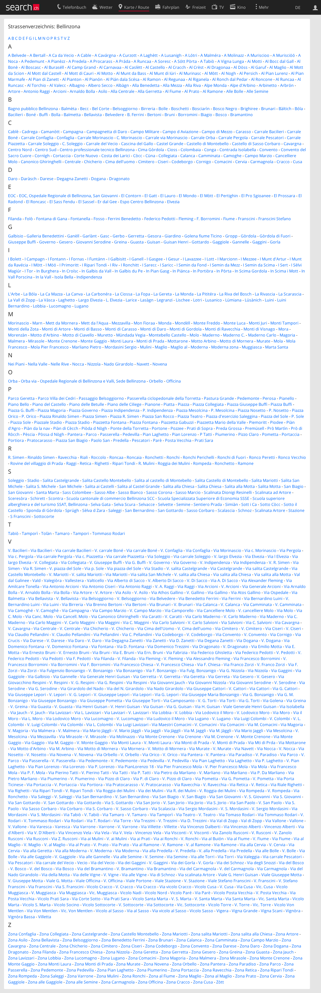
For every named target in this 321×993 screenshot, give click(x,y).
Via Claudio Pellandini (28, 634)
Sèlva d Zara (93, 510)
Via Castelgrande (226, 568)
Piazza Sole (20, 422)
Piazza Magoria (52, 410)
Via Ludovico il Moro (166, 718)
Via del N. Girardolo (125, 688)
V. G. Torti (207, 700)
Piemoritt (258, 422)
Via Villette (151, 826)
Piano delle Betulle (86, 404)
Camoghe (232, 155)
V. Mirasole (96, 736)
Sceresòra (17, 498)
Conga (210, 149)
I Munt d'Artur (273, 259)
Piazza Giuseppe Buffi (247, 404)
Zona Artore (287, 934)
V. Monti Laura (157, 742)
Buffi (43, 114)
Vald (36, 580)
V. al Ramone (198, 844)
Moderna (199, 347)
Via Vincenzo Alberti (242, 826)
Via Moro (281, 712)
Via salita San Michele (151, 574)
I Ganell (136, 259)
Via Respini (136, 682)
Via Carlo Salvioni (168, 622)
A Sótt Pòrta (185, 61)
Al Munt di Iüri (162, 73)
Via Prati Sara (116, 898)
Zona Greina (230, 952)
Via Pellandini (106, 634)
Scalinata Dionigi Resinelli (228, 492)
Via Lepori (142, 694)
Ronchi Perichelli (198, 457)
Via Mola (259, 766)
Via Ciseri (274, 628)
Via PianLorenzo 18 (136, 766)
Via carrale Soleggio (192, 556)
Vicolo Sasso (201, 910)
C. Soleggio (72, 143)
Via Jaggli (152, 730)
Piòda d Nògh (94, 428)
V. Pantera (215, 754)
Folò (29, 218)
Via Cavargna (287, 622)
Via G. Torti (249, 700)
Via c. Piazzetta (89, 556)
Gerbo (119, 236)
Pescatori (141, 440)
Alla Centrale (122, 91)
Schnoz (245, 510)
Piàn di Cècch (65, 428)
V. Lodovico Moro (253, 712)
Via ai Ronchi (165, 838)
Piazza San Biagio (72, 440)
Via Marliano (235, 772)
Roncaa (116, 457)
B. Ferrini (135, 114)
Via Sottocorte (160, 904)
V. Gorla (205, 862)
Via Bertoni (135, 604)
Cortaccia (62, 155)
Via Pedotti (52, 658)
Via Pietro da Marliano (175, 772)
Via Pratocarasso (122, 784)
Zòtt (220, 982)
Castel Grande (169, 143)
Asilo (102, 91)
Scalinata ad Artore (273, 492)
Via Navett (244, 748)
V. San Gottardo (59, 802)
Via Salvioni (232, 622)
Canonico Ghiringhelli (41, 161)
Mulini (145, 347)
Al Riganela (198, 79)
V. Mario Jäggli (128, 730)
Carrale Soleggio (43, 143)
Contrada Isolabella (237, 149)
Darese (46, 178)
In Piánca (181, 271)
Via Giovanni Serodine (250, 682)
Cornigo (203, 161)
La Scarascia (289, 294)
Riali (84, 457)
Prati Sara (204, 440)
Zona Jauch (283, 952)
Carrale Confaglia (37, 137)
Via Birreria (72, 604)
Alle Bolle (234, 91)
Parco (91, 434)
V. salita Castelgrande (187, 568)
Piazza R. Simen (124, 416)
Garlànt (90, 236)
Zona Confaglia (22, 934)
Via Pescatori (20, 862)
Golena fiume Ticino (203, 236)
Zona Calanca (189, 940)
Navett (143, 364)
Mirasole (36, 341)
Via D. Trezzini (194, 820)
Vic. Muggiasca (103, 892)
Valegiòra (53, 580)
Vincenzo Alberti (279, 826)
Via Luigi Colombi (250, 718)
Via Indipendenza (249, 562)
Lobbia (39, 306)
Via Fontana (102, 646)
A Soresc (162, 61)
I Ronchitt (130, 265)
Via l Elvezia (278, 556)
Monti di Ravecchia (222, 329)
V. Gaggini (158, 862)
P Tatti (206, 434)
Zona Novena (156, 964)
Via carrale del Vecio (55, 862)
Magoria (287, 335)
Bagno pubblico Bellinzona (33, 108)
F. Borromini (208, 218)
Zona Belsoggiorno (80, 940)
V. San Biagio (194, 796)
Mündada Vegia (130, 335)
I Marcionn (227, 259)
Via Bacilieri (41, 550)
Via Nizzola (258, 670)
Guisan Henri (176, 242)
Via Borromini (64, 664)
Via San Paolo (242, 802)
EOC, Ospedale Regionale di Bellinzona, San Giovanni (68, 195)
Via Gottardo (89, 802)
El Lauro (168, 195)
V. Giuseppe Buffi (106, 562)
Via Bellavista (40, 598)
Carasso (243, 131)
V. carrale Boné (109, 550)
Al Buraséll (54, 67)
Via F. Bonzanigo (161, 670)
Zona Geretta (145, 952)
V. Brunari (183, 604)
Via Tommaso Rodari (277, 814)
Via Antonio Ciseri (98, 586)
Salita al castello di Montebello (163, 480)
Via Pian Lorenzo (43, 766)
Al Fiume (173, 91)
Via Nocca (266, 748)
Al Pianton (72, 79)
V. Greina (19, 706)
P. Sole (297, 416)
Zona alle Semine (82, 982)
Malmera (16, 341)
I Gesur (173, 259)
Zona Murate (128, 964)
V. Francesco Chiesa (175, 664)
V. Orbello (130, 754)
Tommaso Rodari (108, 533)
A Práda (123, 61)
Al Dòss (240, 67)
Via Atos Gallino (246, 592)
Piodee (276, 422)
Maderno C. (234, 335)
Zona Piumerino (152, 970)
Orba (13, 381)
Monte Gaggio (94, 341)
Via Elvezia (254, 556)
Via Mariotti (116, 574)
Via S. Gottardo (119, 802)
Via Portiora (91, 784)
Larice (131, 300)
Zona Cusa (203, 982)
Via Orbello (107, 754)
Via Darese (33, 640)
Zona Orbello (184, 964)
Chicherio (93, 161)
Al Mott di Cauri (79, 73)
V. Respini (58, 682)
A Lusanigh (171, 55)
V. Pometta (263, 778)
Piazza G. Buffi (21, 410)
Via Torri (226, 856)
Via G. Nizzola (232, 670)
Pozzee (177, 428)
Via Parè (202, 892)
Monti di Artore (56, 329)
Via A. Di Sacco (224, 580)
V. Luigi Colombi (42, 724)
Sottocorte (44, 516)
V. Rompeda (279, 790)
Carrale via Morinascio (166, 137)
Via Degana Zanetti (215, 640)
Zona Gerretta (174, 952)
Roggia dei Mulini (174, 463)
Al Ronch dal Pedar (230, 79)
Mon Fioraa (144, 323)
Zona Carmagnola (118, 982)
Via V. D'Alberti (41, 832)
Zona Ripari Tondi (276, 970)
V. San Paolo (270, 802)
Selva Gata (101, 504)
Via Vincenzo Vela (74, 832)
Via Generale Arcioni (261, 586)
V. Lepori (57, 694)
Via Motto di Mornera (97, 748)
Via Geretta (194, 676)
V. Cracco (124, 886)
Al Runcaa (285, 79)
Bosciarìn (201, 108)
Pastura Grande (219, 398)
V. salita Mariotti (87, 574)
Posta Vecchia (178, 440)
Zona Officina (150, 982)
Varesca (62, 826)
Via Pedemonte (93, 760)
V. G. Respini (82, 682)
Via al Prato (79, 844)
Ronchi (173, 457)
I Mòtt (36, 265)
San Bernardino (139, 510)
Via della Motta (56, 874)
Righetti (102, 463)
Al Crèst (196, 67)
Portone (159, 428)
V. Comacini (206, 724)
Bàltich (285, 108)
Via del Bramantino (95, 868)
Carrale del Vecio (102, 143)
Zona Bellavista (45, 940)
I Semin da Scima (259, 265)
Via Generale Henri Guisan (105, 676)
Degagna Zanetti (72, 178)
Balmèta (69, 108)
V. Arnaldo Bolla (35, 592)
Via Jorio (195, 802)
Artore (14, 91)
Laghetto (66, 300)
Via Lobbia (162, 712)
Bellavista (93, 114)
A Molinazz (234, 55)
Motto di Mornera (236, 341)
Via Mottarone (292, 742)
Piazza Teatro (190, 416)
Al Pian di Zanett (43, 79)
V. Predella (186, 850)
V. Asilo (141, 592)
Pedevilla (131, 434)
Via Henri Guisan (91, 706)
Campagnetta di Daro (107, 131)
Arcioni (59, 91)
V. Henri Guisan (125, 706)
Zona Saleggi (52, 976)
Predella (121, 440)
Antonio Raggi (37, 91)
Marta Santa (276, 347)
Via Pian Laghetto (208, 760)
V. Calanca (230, 604)
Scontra (55, 498)
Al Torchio (36, 85)
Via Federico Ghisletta (211, 652)
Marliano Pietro (86, 347)
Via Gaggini (281, 670)
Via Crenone (189, 736)
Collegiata (167, 155)
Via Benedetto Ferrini (198, 598)
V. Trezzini (167, 820)
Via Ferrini (231, 598)
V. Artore (103, 592)
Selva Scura (124, 504)
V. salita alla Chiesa (192, 574)
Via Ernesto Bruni (39, 652)
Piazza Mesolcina (192, 410)
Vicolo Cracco (99, 886)
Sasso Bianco (130, 492)
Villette (170, 826)
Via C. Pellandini (137, 634)
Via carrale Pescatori (282, 856)
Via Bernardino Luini (263, 598)
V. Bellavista (67, 598)
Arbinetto (268, 85)
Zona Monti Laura (54, 964)
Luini (269, 300)
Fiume (229, 218)
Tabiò (13, 533)
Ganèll (73, 236)
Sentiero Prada (208, 504)
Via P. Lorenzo (101, 766)
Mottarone (178, 341)
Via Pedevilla (152, 760)
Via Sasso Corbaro (39, 808)
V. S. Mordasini (235, 808)
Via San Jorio (148, 802)
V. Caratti (173, 616)
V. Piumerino (82, 778)
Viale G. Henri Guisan (238, 874)
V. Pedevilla (178, 760)
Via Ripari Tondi (47, 790)
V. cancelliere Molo (256, 610)
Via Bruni (101, 652)
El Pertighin (227, 195)
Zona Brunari (160, 940)
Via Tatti (120, 772)
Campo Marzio (258, 155)
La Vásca (47, 300)
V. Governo (159, 562)
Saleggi (115, 510)
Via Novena (60, 754)
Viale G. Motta (59, 880)
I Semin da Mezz (225, 265)
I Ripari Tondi (94, 265)
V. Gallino (195, 592)
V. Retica (259, 784)
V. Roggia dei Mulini (217, 790)
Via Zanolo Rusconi (230, 832)
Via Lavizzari (60, 712)
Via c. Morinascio (260, 550)
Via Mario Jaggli (248, 730)
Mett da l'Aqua (94, 323)
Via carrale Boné (141, 550)
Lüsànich (253, 300)
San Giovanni (20, 492)
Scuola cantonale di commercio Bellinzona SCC (110, 498)
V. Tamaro (137, 814)
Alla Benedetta (145, 85)
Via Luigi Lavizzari (132, 724)
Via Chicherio (96, 628)
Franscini (246, 218)
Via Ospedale (276, 592)
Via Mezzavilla (43, 736)
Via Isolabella (292, 706)
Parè (157, 440)
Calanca (187, 155)
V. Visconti (199, 832)
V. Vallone (17, 826)
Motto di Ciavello (78, 335)
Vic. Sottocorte (191, 904)
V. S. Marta (181, 898)
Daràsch (29, 178)
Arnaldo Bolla (82, 91)
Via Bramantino (161, 868)
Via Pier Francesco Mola (179, 766)
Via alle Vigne (134, 874)
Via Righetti (18, 790)
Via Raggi (186, 586)
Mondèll (182, 323)
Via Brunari (160, 604)
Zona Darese (224, 946)
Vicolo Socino (66, 904)
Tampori (81, 533)
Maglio (161, 347)
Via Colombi (71, 724)
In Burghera (47, 271)
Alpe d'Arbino (243, 85)
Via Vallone (275, 820)
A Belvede (17, 55)
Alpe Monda (215, 85)
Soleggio (16, 480)
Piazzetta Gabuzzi (177, 422)
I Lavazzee (192, 259)
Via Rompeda (251, 790)
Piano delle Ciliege (124, 404)
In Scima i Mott (284, 271)
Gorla (275, 242)
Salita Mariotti (265, 480)
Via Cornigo (281, 634)
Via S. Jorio (216, 802)
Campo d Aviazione (180, 131)
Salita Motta (269, 486)
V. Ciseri (293, 628)
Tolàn (46, 533)
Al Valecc (57, 85)
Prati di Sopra (200, 428)
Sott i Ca (249, 504)
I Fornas (76, 259)
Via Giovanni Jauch (167, 682)
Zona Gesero (203, 952)
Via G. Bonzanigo (258, 694)
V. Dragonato (235, 646)
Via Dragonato (206, 646)
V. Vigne (111, 874)
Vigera (222, 910)
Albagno (77, 85)
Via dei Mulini (150, 790)
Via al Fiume (238, 838)
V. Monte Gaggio (92, 742)
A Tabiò (207, 61)
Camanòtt (50, 131)
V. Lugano (221, 718)
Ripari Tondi (123, 463)
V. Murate (222, 748)
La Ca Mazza (51, 294)
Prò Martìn (277, 428)
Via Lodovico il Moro (214, 712)
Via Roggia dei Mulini (115, 790)
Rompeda (202, 463)
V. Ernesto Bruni (74, 652)
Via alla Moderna (71, 850)
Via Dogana (247, 640)
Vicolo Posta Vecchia (233, 892)
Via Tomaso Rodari (237, 814)
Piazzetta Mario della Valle (221, 422)
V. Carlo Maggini (79, 622)
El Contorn (131, 195)
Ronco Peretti (262, 457)
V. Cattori (237, 688)
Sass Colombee (76, 492)
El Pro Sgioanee (256, 195)
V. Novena (83, 754)
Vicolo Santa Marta (150, 898)
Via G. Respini (110, 682)
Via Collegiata (73, 562)
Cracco (283, 161)
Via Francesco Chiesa (133, 664)
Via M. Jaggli (195, 730)
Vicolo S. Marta (37, 904)
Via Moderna (127, 850)
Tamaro (62, 533)
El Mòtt (206, 195)
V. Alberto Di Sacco (166, 580)
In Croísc (70, 271)
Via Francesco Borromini (256, 658)
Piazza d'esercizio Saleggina (232, 416)
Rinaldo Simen (41, 457)
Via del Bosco (291, 862)
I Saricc (166, 265)
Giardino (173, 236)
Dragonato (119, 178)
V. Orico (170, 754)
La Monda (184, 294)
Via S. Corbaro (99, 808)
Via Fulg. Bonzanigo (198, 670)
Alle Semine (257, 91)
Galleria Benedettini (45, 236)
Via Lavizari (114, 712)
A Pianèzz (56, 61)
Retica (85, 463)
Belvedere (114, 114)
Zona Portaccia (185, 970)
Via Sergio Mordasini (198, 808)
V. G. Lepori (80, 694)
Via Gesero (243, 676)
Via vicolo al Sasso (169, 910)
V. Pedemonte (124, 760)
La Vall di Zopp (21, 300)
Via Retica (239, 784)
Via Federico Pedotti (254, 652)
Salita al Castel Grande (138, 486)
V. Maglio (32, 844)
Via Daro (76, 640)
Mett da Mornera (62, 323)
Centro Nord (20, 149)
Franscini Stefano (274, 218)
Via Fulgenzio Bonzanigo (62, 670)
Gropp (231, 236)
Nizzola (94, 364)
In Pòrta (223, 271)
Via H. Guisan (207, 706)
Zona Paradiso (242, 964)
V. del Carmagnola (236, 868)
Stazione (296, 510)
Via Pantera (192, 754)
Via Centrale (45, 628)
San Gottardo (170, 510)
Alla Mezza (172, 85)
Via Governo (185, 562)
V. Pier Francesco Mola (226, 766)
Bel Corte (100, 108)
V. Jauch (38, 712)
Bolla (55, 114)
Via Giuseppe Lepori (27, 694)
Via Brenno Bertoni (104, 604)
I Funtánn (96, 259)
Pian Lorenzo (184, 434)
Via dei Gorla (183, 862)
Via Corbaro (71, 808)
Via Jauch (18, 712)
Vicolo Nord (156, 892)
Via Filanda (104, 658)
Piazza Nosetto (252, 410)
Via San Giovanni (225, 796)
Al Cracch (177, 67)
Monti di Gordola (186, 329)
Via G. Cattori (285, 688)
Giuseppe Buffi (22, 242)
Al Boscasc (31, 67)
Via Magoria (292, 724)
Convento (268, 149)
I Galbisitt (117, 259)
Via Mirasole (70, 736)
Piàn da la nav (37, 428)
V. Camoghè (47, 610)
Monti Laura (121, 341)
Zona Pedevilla (80, 970)
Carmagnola (261, 161)
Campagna (73, 131)
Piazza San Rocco (158, 416)
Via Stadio (153, 568)
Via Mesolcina (279, 730)
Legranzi (165, 300)
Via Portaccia (39, 784)
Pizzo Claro (248, 434)
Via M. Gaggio (60, 742)
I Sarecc (149, 265)
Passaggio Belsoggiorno (101, 398)
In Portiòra (203, 271)
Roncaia (134, 457)
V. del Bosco (41, 868)
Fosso (99, 218)
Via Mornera (132, 748)
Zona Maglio (189, 976)
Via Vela (102, 832)
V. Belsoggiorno (131, 598)
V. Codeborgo (199, 634)
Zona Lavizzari (21, 958)
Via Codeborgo (169, 634)
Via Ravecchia (187, 784)
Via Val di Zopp (224, 820)
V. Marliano (209, 772)
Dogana (98, 178)
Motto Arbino (203, 341)
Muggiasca (252, 347)
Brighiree (249, 108)
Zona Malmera (202, 958)
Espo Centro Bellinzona (142, 201)
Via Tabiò (72, 814)
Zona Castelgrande (89, 934)
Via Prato (120, 844)
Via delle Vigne (86, 874)
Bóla (299, 108)
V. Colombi (280, 718)
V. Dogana (271, 640)
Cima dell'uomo (120, 161)
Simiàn (231, 504)
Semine (183, 504)
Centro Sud (45, 149)
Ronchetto (224, 463)
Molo (194, 335)
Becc (84, 108)
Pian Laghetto (156, 434)
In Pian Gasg (157, 271)
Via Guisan (153, 706)
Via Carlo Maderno (202, 616)
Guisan (153, 242)
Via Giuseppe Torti (142, 700)
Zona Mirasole (232, 958)
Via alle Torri (202, 856)
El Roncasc (36, 201)
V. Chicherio (123, 628)
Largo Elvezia (90, 300)
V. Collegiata (46, 562)
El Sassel (86, 201)
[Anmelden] (315, 7)
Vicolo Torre (219, 904)
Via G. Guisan (179, 706)
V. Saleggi (63, 796)
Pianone (152, 404)
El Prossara (284, 195)
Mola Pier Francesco (50, 347)
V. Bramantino (130, 868)
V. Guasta (63, 706)
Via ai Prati (140, 838)
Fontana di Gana (51, 218)
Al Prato (191, 91)
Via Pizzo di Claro (114, 778)
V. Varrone (128, 826)
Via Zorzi (29, 670)
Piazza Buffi (281, 404)
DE (297, 7)
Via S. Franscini (69, 886)
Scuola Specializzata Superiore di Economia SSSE (203, 498)
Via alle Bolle (267, 850)
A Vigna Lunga (230, 61)
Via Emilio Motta (266, 646)
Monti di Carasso (121, 329)
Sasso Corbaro (200, 510)
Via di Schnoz (162, 874)
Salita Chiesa (209, 486)
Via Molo (285, 610)
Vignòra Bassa (21, 916)
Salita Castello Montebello (106, 480)
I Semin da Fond (192, 265)
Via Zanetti (156, 640)
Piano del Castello (49, 404)
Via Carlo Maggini (45, 622)
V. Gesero (266, 676)
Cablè (13, 131)
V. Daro (95, 640)
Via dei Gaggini (132, 862)
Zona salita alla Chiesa (251, 934)
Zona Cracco (178, 982)
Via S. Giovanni (287, 796)
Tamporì (30, 533)
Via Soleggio (158, 556)
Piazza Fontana (144, 422)
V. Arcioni (230, 586)
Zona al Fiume (162, 976)
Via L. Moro (32, 718)
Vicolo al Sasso (110, 910)
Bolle (163, 108)
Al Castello (155, 67)
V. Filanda (127, 658)
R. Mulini (146, 463)
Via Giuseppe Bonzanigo (54, 700)
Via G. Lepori (167, 694)
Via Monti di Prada (192, 742)
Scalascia (226, 510)
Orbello (156, 381)
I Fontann (57, 259)
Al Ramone (213, 91)
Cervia (241, 161)
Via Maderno (272, 616)
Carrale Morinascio (95, 137)
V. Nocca (287, 748)
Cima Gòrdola (151, 149)
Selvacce (147, 504)
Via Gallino (218, 592)
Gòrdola (248, 236)
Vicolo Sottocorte (99, 904)
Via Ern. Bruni (150, 652)
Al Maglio (277, 67)
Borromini (187, 114)
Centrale (73, 161)
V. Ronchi (189, 838)
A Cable (84, 55)
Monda (165, 323)
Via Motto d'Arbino (28, 748)
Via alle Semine (127, 856)
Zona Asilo (18, 940)
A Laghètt (149, 55)
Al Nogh (228, 73)
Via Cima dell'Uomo (155, 628)
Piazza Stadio (77, 422)
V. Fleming (173, 658)
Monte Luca (234, 323)
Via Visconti (175, 832)
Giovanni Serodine (93, 242)
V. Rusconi (261, 832)
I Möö (51, 265)
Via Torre (122, 820)
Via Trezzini (144, 820)
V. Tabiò (91, 814)
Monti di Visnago (259, 329)
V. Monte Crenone (253, 736)
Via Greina (296, 700)
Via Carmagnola (272, 868)
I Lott (209, 259)
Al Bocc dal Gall (279, 61)
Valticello (95, 580)
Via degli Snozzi (261, 862)
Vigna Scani (271, 910)
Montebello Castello (167, 335)
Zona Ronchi (133, 976)
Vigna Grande (245, 910)
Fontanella (80, 218)
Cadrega (30, 131)
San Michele (70, 486)
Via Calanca (206, 604)
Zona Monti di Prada (93, 964)
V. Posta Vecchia (271, 892)
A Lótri (191, 55)
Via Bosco (65, 868)
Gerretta (136, 236)
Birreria (148, 108)
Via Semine (177, 856)
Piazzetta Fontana (109, 422)
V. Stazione (194, 880)
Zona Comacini (142, 958)
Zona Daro (250, 946)
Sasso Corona (159, 492)
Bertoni (154, 114)
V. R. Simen (279, 562)
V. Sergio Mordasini (270, 808)
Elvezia (173, 201)
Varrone (106, 826)
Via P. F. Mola (33, 772)
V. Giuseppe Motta (25, 880)
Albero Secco (100, 85)
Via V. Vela (122, 832)
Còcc (137, 155)
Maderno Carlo (262, 335)
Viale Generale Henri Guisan (249, 706)
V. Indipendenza (215, 562)
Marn (37, 323)
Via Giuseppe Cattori (206, 688)
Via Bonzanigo (129, 670)
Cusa (297, 161)
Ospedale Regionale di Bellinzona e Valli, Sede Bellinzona (93, 381)
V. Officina (113, 880)
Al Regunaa (174, 79)
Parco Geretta (21, 398)
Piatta (169, 404)
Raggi (71, 463)
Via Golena (273, 700)
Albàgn (122, 85)
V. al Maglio (54, 844)
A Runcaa (142, 61)
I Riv (114, 265)
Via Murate (199, 748)
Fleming (186, 218)
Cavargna (292, 143)
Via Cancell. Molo (72, 616)
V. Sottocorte (131, 904)
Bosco (221, 114)
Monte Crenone (62, 341)
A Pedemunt (32, 61)
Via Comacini (232, 724)
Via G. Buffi (135, 562)
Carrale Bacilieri (269, 131)
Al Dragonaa (218, 67)
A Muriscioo (258, 55)
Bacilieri (15, 114)
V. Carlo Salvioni (203, 622)
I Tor (29, 271)
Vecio (82, 862)
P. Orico (29, 416)
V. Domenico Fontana (67, 646)
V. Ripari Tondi (79, 790)
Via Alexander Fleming (262, 580)
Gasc (104, 236)
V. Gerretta (169, 676)
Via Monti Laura (126, 742)
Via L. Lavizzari (87, 712)
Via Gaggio (35, 742)
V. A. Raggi (164, 586)
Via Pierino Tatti (63, 772)
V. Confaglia (171, 550)
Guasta (137, 242)
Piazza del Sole (274, 416)
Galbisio (15, 236)
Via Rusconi (37, 838)
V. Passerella (63, 760)
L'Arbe (14, 294)
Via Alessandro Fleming (208, 658)
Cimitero (146, 161)
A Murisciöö (284, 55)
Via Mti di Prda (261, 742)
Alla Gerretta (150, 91)
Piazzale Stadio (48, 422)
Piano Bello (18, 404)
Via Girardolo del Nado (82, 688)
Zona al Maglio (218, 976)
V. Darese (56, 640)
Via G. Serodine (42, 688)
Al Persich (248, 73)
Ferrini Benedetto (124, 218)
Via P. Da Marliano (268, 772)
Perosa (269, 398)
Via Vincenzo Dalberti (200, 826)
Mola (278, 341)
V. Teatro (207, 814)
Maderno (211, 335)
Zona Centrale (42, 946)
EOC (12, 195)
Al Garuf (258, 67)
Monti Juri (258, 323)
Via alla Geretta (37, 850)
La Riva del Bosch (235, 294)
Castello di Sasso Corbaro (256, 143)
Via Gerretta (144, 676)
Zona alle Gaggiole (45, 982)
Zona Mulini (108, 976)
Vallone (296, 820)
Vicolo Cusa (205, 886)
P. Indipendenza (158, 410)
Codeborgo (182, 161)
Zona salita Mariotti (209, 934)
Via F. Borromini (95, 664)
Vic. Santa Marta (274, 898)
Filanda (15, 218)
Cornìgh (42, 155)
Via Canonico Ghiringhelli (115, 616)
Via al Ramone (145, 844)
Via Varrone (84, 826)
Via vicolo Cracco (175, 886)
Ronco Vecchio (292, 457)
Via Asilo (123, 592)
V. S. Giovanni (257, 796)
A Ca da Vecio (61, 55)
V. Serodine (285, 682)
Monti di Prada (150, 341)
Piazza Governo (83, 410)
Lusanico (213, 300)
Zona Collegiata (53, 934)
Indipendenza (89, 277)
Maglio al (179, 347)
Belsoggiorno (125, 108)
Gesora (154, 236)
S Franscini (20, 516)
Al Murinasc (190, 73)
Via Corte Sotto (86, 898)
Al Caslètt (133, 67)
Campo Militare (144, 131)
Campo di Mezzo (217, 131)
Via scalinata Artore (196, 874)
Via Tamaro (113, 814)
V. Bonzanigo (101, 670)
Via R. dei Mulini (181, 790)
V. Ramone (173, 844)
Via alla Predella (157, 850)
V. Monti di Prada (228, 742)
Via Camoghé (20, 610)
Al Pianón (94, 79)
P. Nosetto (279, 410)
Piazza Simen (95, 416)
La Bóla (30, 294)
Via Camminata (257, 604)
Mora (283, 329)
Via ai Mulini (92, 838)
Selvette (165, 504)
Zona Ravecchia (216, 970)
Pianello (286, 398)
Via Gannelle (65, 676)
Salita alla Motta (240, 486)
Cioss (172, 149)
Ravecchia (67, 457)
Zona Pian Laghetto (115, 970)
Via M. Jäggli (220, 730)
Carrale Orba (203, 137)
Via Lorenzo (74, 766)
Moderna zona (224, 347)
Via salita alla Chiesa (232, 574)
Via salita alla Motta (272, 574)
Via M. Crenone (218, 736)
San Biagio (293, 486)
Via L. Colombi (99, 724)
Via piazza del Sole (124, 568)
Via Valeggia (248, 856)
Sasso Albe (105, 492)
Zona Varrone (80, 976)
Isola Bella (63, 277)
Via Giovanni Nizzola (207, 682)
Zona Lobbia (49, 958)
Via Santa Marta (240, 898)
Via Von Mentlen (42, 910)
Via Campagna (75, 610)
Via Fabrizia (177, 652)
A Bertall (37, 55)
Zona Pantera (212, 964)
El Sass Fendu (62, 201)
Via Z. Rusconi (64, 838)
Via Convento (228, 634)
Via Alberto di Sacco (126, 580)
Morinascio (18, 323)
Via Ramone (225, 844)
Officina (173, 381)
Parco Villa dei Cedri (56, 398)
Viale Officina (88, 880)
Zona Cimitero (104, 946)
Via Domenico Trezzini (168, 646)
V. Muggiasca (43, 892)
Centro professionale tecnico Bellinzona (97, 149)
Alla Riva (193, 85)
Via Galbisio (39, 676)
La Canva (74, 294)
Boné (31, 114)
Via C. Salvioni (259, 622)
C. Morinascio (129, 137)
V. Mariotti (58, 574)
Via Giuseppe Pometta (101, 700)
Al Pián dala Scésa (122, 79)
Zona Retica (246, 970)
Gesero (66, 242)
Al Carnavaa (110, 67)
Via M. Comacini (262, 724)
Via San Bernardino (93, 796)
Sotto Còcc (270, 504)
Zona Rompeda (22, 976)
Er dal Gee (107, 201)
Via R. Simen (34, 568)
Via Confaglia (198, 550)
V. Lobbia (183, 712)
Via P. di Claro (146, 778)
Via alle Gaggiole (36, 856)
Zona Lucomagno (80, 958)
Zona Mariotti (175, 934)
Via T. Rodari (98, 820)
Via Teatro (185, 814)
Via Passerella (35, 760)
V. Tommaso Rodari (42, 820)
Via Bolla (62, 592)
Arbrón (287, 85)
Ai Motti (254, 61)
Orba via (29, 381)
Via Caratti (152, 616)
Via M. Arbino (61, 748)
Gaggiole (220, 242)
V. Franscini (264, 880)
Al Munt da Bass (131, 73)
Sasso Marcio (188, 492)
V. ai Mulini (117, 838)
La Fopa (143, 294)
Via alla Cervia (253, 844)
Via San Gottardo (24, 802)
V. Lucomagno (130, 718)
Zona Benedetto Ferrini (123, 940)
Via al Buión (213, 838)
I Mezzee (249, 259)
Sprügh (72, 510)
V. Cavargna (19, 628)
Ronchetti (154, 457)
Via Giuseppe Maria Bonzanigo (210, 694)
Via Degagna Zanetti (124, 640)
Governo (47, 242)
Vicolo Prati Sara (53, 898)
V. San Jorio (174, 802)
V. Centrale (70, 628)
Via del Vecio (103, 862)
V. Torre (242, 904)
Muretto (105, 335)
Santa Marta (47, 492)
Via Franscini (40, 886)
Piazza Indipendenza (120, 410)
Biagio (206, 114)
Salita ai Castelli (99, 486)
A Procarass (101, 61)
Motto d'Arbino (44, 335)
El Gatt (150, 195)
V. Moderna (101, 850)
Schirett (37, 498)
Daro (13, 178)
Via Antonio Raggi (135, 586)
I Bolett (14, 259)
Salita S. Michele (41, 486)
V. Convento (255, 634)
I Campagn (35, 259)
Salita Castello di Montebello (221, 480)
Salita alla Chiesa (178, 486)
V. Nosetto (36, 754)
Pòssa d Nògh (51, 434)
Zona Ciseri (131, 946)
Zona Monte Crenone (270, 958)
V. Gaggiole (65, 856)
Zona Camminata (221, 940)
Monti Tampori (284, 323)
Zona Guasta (258, 952)
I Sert (283, 265)
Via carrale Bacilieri (73, 550)
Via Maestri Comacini (171, 724)
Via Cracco (146, 886)
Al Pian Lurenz (274, 73)
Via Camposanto (179, 700)
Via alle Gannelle (94, 856)
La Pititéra (206, 294)
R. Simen (16, 457)
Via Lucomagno (98, 718)
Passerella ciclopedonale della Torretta (164, 398)
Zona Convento (194, 946)
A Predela (77, 61)
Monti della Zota (23, 329)
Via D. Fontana (130, 646)
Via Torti (227, 700)
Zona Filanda (44, 952)
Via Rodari (74, 820)
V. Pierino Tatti (95, 772)
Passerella (109, 434)
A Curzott (128, 55)
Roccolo (98, 457)
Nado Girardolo (118, 364)
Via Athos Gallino (167, 592)
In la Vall (43, 277)
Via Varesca (41, 826)
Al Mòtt (211, 73)
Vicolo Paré (181, 892)
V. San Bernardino (132, 796)
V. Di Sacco (197, 580)
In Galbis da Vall (96, 271)
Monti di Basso (88, 329)
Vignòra (293, 910)
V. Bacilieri (17, 550)
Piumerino (225, 434)
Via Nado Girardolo (165, 688)
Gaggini (259, 242)
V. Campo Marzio (146, 610)
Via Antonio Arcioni (61, 586)
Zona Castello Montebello (135, 934)
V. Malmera (68, 730)
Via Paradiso (240, 754)
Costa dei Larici (115, 155)
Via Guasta (41, 706)
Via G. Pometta (235, 778)
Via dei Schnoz (230, 862)
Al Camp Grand (81, 67)
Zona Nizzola (118, 952)
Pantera (75, 434)
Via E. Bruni (123, 652)
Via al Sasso (138, 910)
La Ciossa (123, 294)
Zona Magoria (172, 958)
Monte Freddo (206, 323)
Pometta (270, 434)
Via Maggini (109, 622)
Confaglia (65, 137)
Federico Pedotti (159, 218)
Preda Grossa (229, 428)
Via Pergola (290, 550)
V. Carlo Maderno (240, 616)
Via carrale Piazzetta (125, 556)
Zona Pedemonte (47, 970)
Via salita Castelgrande (267, 568)
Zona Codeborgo (161, 946)
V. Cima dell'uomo (195, 628)
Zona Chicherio (73, 946)
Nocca (78, 364)
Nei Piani (16, 364)
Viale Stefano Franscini (229, 880)
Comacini (223, 161)
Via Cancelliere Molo (216, 610)
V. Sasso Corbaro (132, 808)
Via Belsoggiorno (98, 598)
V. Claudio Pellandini (71, 634)
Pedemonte (248, 398)
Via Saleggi (41, 796)
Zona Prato (245, 976)
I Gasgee (155, 259)
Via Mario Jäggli (97, 730)
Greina (120, 242)
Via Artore (82, 592)
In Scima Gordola (251, 271)
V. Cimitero (251, 628)
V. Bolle (289, 850)
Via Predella (241, 850)
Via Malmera (43, 730)
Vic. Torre (262, 904)
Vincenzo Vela (148, 832)
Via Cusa (245, 886)
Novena (159, 364)
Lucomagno (60, 306)
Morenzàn (17, 335)
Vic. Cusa (264, 886)
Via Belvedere (162, 598)
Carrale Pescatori (267, 137)
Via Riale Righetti (286, 784)
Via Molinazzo (122, 736)
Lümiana (233, 300)
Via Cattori (259, 688)
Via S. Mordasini (45, 814)
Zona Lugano (112, 958)
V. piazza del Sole (65, 568)
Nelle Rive (60, 364)
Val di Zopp (251, 820)
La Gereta (162, 294)
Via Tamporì (161, 814)
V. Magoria (18, 730)
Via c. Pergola (20, 556)
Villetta (44, 916)
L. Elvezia (114, 300)
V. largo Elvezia (228, 556)
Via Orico (150, 754)
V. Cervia (277, 844)
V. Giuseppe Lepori (111, 694)
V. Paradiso (266, 754)
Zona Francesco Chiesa (81, 952)
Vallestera (74, 580)
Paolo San (100, 440)
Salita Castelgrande (61, 480)
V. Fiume (261, 838)
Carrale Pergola (233, 137)
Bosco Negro (225, 108)
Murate (263, 341)
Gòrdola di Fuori (275, 236)
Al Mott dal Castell (44, 73)
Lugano (81, 306)
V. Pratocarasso (156, 784)
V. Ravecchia (214, 784)
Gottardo (200, 242)
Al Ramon (152, 79)
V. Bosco (18, 868)
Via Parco (289, 754)
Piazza (183, 404)
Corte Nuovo (86, 155)
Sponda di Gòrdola (44, 510)
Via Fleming (149, 658)
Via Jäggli (172, 730)
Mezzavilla (121, 323)
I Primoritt (69, 265)
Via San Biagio (165, 796)
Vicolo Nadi (130, 892)
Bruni (170, 114)
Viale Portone (138, 880)
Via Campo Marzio (109, 610)
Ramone (246, 463)
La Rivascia (265, 294)
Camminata (209, 155)
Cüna (150, 155)
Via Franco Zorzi (239, 664)
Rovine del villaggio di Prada (36, 463)
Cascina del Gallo (137, 143)
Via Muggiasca (72, 892)
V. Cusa (226, 886)
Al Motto (105, 73)
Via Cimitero (226, 628)
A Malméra (210, 55)
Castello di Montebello (208, 143)
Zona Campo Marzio (259, 940)
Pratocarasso (39, 440)
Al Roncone (261, 79)
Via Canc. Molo (39, 616)
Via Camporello (179, 610)
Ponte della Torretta (129, 428)
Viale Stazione (168, 880)
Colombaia (191, 149)
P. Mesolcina (222, 410)
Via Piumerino (54, 778)
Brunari (268, 108)
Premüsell (254, 428)
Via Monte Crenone (156, 736)
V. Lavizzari (138, 712)
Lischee (183, 300)
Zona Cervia (271, 976)
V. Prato (101, 844)
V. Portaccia (65, 784)
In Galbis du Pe (129, 271)
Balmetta (72, 114)
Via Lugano (198, 718)
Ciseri (163, 161)
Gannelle (240, 242)
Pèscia (29, 434)
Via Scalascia (163, 808)
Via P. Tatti (141, 772)
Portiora (16, 440)
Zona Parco (270, 964)
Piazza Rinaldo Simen (59, 416)
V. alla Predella (212, 850)
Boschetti (180, 108)
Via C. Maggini (136, 622)
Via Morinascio (227, 550)
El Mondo (188, 195)
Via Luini (51, 604)
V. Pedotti (285, 652)
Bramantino (241, 114)
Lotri (197, 300)
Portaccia (290, 434)
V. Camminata (288, 604)
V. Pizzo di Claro (177, 778)
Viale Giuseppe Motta (281, 874)
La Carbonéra (99, 294)
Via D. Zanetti (181, 640)
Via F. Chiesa (208, 664)
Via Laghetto (240, 760)
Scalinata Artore (270, 510)
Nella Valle (37, 364)
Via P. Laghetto (269, 760)
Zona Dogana (275, 946)
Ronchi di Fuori (231, 457)
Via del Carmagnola (198, 868)
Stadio (33, 480)
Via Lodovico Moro (63, 718)
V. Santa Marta (208, 898)
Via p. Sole (94, 568)
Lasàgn (146, 300)
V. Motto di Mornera (167, 748)
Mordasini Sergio (121, 347)
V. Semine (154, 856)
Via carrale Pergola (54, 556)
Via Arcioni (208, 586)
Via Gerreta (219, 676)
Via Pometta (206, 778)
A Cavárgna (105, 55)
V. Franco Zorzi (271, 664)
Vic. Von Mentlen (77, 910)
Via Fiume (281, 838)
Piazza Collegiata (208, 404)
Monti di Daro (153, 329)
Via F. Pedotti (78, 658)
